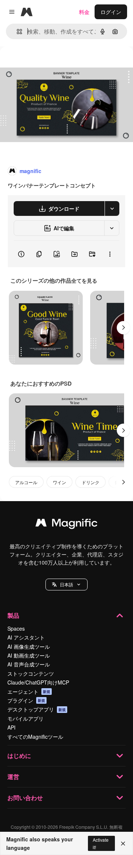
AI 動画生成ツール (28, 655)
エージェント (28, 691)
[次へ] (123, 328)
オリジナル (51, 63)
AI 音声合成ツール (28, 664)
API (11, 727)
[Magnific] (66, 524)
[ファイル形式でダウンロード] (112, 208)
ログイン (110, 11)
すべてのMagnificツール (35, 736)
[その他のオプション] (109, 253)
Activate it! (101, 843)
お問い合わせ (25, 797)
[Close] (123, 843)
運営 (13, 776)
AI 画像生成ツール (28, 646)
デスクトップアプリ (36, 709)
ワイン (59, 482)
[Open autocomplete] (16, 31)
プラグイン (26, 700)
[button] (66, 584)
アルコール (26, 482)
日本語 (66, 584)
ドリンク (90, 482)
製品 (13, 615)
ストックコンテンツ (30, 673)
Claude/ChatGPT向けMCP (38, 682)
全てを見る (84, 280)
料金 (84, 11)
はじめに (19, 755)
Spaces (16, 628)
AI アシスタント (26, 637)
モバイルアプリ (25, 718)
